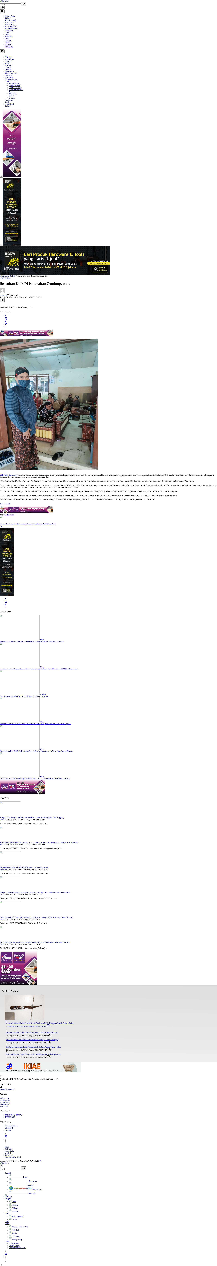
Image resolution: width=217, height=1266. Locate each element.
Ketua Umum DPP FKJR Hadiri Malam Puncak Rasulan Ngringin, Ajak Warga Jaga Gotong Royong (36, 751)
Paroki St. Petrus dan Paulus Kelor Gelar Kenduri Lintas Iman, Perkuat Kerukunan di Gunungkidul (35, 724)
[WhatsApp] (5, 327)
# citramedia (4, 1098)
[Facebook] (5, 316)
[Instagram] (5, 1139)
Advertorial (9, 1128)
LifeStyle (8, 40)
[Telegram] (5, 321)
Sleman (11, 515)
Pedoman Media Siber (12, 1157)
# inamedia (4, 1106)
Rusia (7, 38)
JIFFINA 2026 (10, 1117)
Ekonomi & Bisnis (11, 1126)
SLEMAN (4, 475)
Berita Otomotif (10, 20)
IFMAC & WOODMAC (13, 1115)
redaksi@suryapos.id (7, 1089)
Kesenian (43, 694)
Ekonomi (8, 45)
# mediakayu (4, 1104)
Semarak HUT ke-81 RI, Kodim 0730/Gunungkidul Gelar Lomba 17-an (32, 1032)
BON (6, 515)
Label (7, 1213)
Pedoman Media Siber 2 (17, 1248)
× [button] (1, 1165)
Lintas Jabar (9, 22)
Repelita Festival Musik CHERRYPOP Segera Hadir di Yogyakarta (24, 696)
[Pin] (6, 325)
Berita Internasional (11, 28)
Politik (7, 32)
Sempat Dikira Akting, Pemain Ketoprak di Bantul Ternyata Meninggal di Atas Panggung (32, 641)
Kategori (8, 1173)
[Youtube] (5, 1141)
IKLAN (8, 503)
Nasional (8, 18)
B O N (2, 503)
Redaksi (7, 1153)
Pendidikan (9, 47)
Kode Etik (8, 1149)
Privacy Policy (14, 1246)
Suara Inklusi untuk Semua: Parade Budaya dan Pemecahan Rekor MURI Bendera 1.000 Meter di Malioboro (39, 669)
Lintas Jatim (9, 30)
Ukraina (7, 42)
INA (39, 1161)
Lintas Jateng (9, 24)
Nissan (7, 34)
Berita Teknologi (11, 26)
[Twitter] (6, 319)
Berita (42, 639)
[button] (23, 4)
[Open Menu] (2, 11)
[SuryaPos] (4, 1)
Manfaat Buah (10, 16)
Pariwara (8, 1130)
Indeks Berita (9, 1151)
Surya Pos (3, 295)
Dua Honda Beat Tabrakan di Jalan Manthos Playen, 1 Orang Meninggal (32, 1040)
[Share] (2, 300)
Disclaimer (8, 1155)
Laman (7, 1224)
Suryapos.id (13, 475)
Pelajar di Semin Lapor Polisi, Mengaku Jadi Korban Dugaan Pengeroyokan (33, 1047)
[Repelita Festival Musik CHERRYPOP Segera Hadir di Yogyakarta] (20, 694)
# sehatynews (5, 1100)
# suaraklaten (4, 1102)
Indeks (7, 1147)
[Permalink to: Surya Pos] (2, 292)
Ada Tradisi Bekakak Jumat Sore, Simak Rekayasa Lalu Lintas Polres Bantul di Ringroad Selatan (35, 778)
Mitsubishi (8, 36)
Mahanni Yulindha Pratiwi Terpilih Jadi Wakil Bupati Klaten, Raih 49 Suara (33, 1054)
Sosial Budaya (5, 278)
